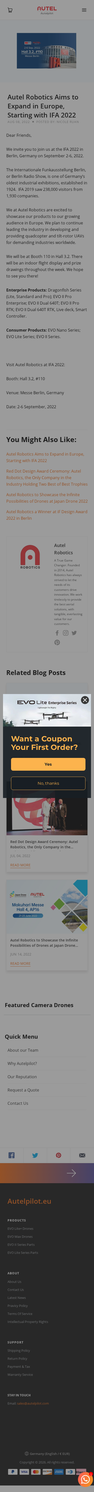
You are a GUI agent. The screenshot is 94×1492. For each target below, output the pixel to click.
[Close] (85, 700)
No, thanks (48, 783)
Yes (48, 764)
